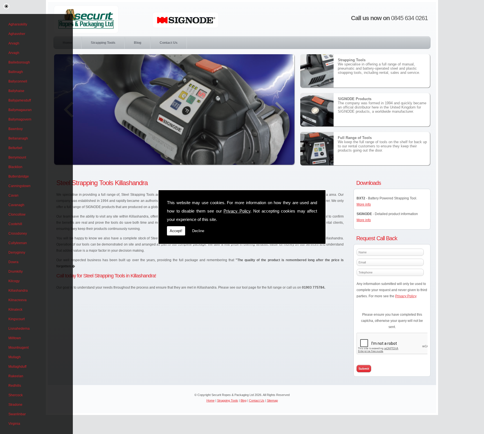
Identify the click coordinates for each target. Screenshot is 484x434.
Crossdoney (17, 233)
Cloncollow (16, 214)
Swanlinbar (17, 414)
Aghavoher (16, 34)
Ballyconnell (17, 81)
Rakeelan (15, 376)
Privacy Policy (237, 211)
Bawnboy (15, 129)
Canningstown (19, 186)
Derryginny (16, 252)
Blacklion (15, 167)
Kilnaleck (15, 310)
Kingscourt (16, 319)
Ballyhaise (16, 91)
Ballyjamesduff (19, 100)
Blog (137, 43)
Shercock (15, 395)
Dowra (13, 262)
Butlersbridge (18, 176)
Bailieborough (19, 62)
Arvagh (13, 43)
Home (210, 400)
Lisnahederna (19, 329)
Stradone (15, 405)
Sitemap (272, 400)
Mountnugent (18, 348)
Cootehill (15, 224)
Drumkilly (15, 271)
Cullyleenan (17, 243)
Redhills (14, 386)
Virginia (14, 424)
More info (364, 204)
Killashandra (18, 291)
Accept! (176, 231)
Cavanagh (16, 205)
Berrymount (17, 157)
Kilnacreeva (17, 300)
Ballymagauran (20, 110)
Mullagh (14, 357)
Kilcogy (14, 281)
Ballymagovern (19, 119)
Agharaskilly (17, 24)
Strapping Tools (103, 43)
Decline (198, 231)
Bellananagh (18, 138)
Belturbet (15, 148)
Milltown (14, 338)
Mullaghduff (17, 367)
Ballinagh (15, 72)
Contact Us (169, 43)
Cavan (13, 195)
